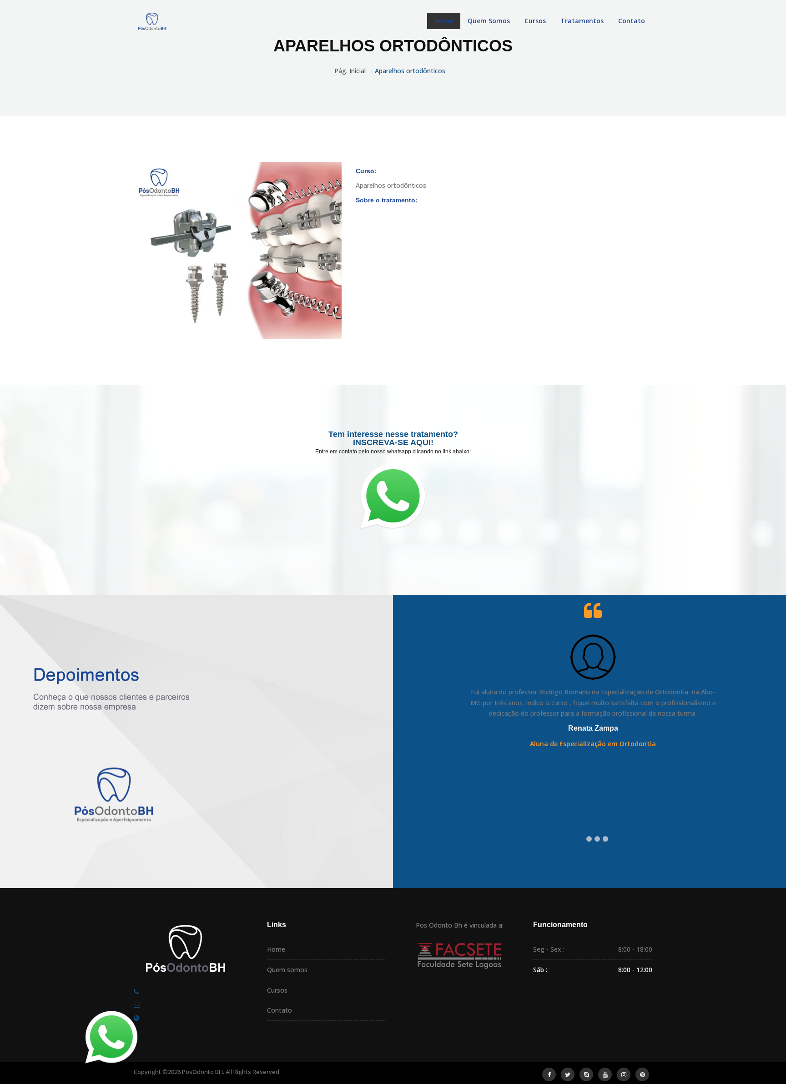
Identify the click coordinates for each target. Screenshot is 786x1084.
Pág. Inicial (350, 70)
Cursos (535, 20)
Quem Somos (489, 20)
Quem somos (287, 969)
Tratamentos (582, 20)
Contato (631, 20)
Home (443, 20)
